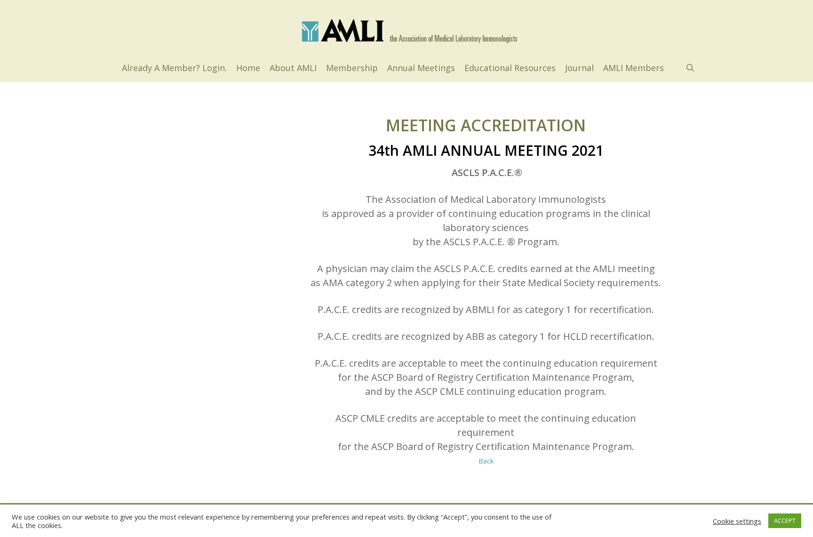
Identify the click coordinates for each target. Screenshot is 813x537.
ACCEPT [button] (785, 520)
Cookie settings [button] (737, 521)
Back (486, 460)
